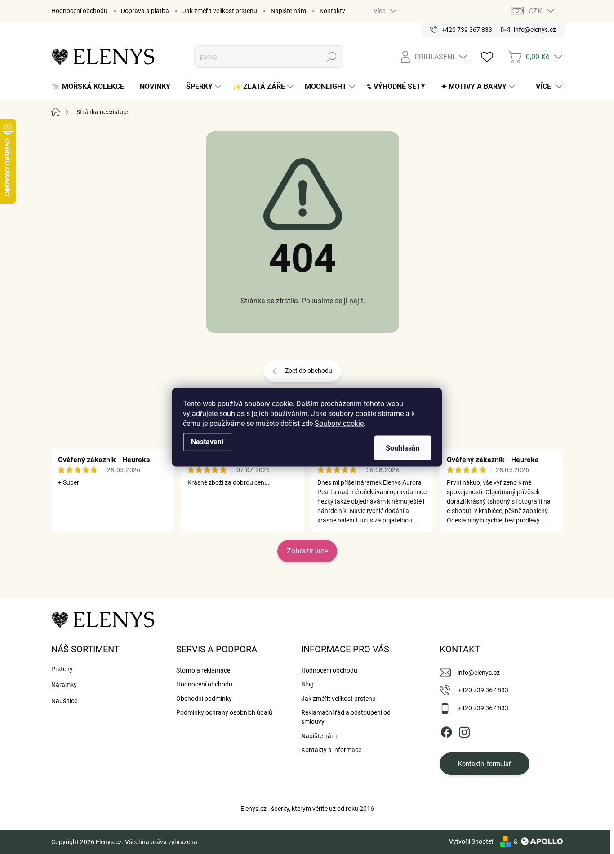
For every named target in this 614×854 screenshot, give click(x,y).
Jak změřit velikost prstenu (219, 10)
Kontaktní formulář (484, 763)
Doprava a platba (145, 10)
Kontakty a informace (331, 749)
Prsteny (62, 669)
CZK (535, 11)
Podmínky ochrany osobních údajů (224, 712)
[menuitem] (91, 86)
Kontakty (332, 10)
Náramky (64, 684)
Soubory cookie (339, 423)
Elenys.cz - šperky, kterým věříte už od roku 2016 (307, 808)
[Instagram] (464, 730)
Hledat (332, 56)
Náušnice (64, 700)
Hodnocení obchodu (79, 10)
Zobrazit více (307, 551)
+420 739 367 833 (483, 690)
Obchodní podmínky (204, 698)
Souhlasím (403, 447)
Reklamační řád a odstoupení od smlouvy (346, 717)
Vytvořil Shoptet (471, 841)
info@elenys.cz (479, 672)
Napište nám (288, 10)
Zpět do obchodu (308, 370)
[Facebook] (446, 730)
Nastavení (207, 441)
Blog (307, 684)
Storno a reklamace (203, 670)
